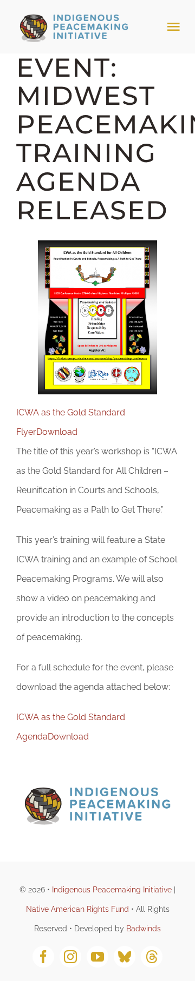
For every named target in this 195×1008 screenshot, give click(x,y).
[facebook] (43, 956)
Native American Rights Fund (77, 909)
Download (56, 432)
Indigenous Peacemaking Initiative (112, 889)
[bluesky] (124, 956)
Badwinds (143, 928)
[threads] (151, 956)
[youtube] (97, 956)
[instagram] (70, 956)
